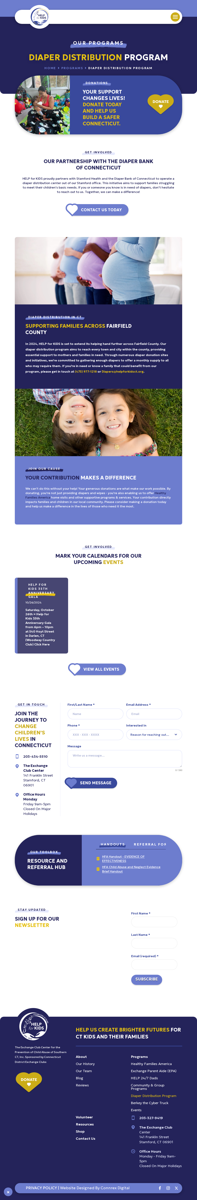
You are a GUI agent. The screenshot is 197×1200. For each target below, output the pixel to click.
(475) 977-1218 (86, 371)
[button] (175, 17)
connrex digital (115, 1187)
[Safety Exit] (8, 1191)
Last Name (140, 935)
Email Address (138, 704)
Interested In (136, 725)
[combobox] (154, 734)
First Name (140, 913)
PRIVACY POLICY (41, 1187)
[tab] (112, 844)
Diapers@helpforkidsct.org (123, 371)
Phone (74, 725)
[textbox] (150, 734)
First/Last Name (81, 704)
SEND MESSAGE (95, 782)
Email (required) (145, 956)
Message (74, 746)
